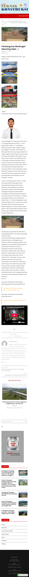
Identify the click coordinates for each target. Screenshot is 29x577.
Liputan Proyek (9, 43)
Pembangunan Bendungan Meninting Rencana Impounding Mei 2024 (9, 494)
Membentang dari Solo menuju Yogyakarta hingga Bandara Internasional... (15, 402)
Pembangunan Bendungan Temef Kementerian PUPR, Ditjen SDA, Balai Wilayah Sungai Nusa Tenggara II (7, 473)
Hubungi (3, 544)
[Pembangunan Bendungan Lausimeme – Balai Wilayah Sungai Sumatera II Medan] (23, 513)
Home (2, 21)
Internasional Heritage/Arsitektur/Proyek (16, 21)
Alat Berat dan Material (7, 531)
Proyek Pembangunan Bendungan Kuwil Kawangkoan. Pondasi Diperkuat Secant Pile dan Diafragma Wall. (9, 503)
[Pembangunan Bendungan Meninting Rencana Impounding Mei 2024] (23, 495)
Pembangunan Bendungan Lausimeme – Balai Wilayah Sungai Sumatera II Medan (8, 512)
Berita (5, 22)
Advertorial (4, 527)
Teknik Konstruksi (17, 43)
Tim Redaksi (8, 51)
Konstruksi (4, 540)
